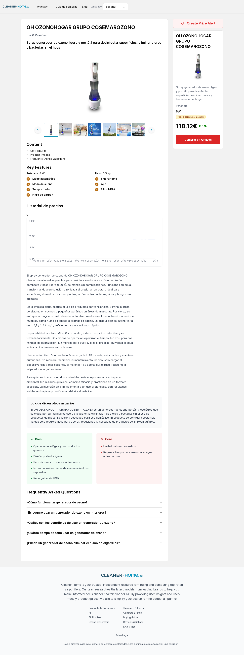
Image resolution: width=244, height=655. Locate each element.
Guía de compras (66, 6)
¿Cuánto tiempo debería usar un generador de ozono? (66, 533)
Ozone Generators (99, 622)
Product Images (40, 154)
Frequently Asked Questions (47, 158)
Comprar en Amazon (198, 139)
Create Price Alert (201, 23)
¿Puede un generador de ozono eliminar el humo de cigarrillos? (73, 543)
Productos (42, 6)
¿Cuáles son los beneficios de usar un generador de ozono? (71, 522)
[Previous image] (38, 129)
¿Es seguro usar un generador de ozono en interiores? (66, 512)
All (90, 612)
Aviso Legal (122, 635)
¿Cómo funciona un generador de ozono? (57, 502)
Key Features (38, 150)
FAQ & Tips (129, 626)
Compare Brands (132, 612)
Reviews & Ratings (133, 622)
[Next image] (151, 130)
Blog (84, 6)
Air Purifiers (95, 617)
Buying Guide (130, 617)
